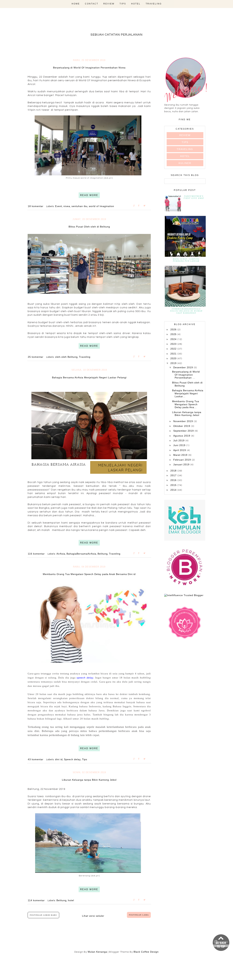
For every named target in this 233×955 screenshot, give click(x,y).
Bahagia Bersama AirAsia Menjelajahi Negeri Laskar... (187, 393)
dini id (59, 759)
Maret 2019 (180, 455)
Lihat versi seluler (93, 915)
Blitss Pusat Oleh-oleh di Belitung (89, 226)
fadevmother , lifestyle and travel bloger (116, 23)
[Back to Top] (221, 942)
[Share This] (135, 205)
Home (76, 4)
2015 (173, 485)
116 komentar (37, 553)
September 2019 (184, 430)
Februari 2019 (182, 459)
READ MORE (89, 195)
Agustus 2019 (182, 435)
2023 (173, 344)
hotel (71, 900)
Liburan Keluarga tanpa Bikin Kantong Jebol (89, 779)
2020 (173, 358)
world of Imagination (101, 206)
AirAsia (60, 553)
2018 (173, 470)
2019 (173, 363)
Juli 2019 (179, 440)
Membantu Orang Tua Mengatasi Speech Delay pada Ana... (185, 404)
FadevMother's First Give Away (194, 197)
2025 (173, 334)
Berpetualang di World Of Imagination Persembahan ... (186, 374)
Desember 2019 (183, 367)
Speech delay (72, 759)
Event (58, 206)
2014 (173, 489)
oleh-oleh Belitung (66, 357)
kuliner (185, 163)
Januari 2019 (181, 464)
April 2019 (180, 450)
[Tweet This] (146, 205)
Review (108, 4)
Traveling (154, 4)
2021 (173, 353)
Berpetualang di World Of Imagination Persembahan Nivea (89, 67)
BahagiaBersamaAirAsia (81, 553)
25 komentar (36, 357)
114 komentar (37, 900)
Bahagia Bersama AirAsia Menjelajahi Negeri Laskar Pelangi (89, 377)
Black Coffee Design (146, 951)
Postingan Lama (139, 915)
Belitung (103, 553)
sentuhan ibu (79, 206)
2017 (173, 475)
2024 (173, 339)
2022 (173, 348)
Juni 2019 (179, 445)
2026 (173, 329)
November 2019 (183, 421)
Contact (91, 4)
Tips (123, 4)
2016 (173, 480)
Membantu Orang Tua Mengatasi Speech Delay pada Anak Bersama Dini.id (89, 574)
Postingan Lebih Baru (43, 915)
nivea (66, 206)
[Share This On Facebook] (140, 205)
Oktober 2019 (182, 426)
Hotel (136, 4)
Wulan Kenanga (97, 951)
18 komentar (36, 206)
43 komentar (36, 759)
